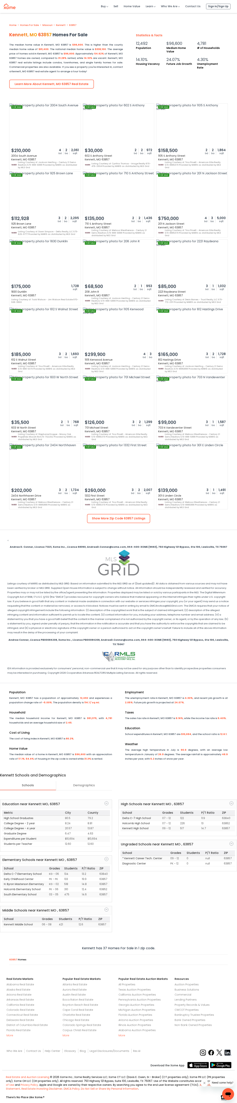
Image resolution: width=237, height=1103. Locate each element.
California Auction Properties (137, 994)
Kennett (61, 25)
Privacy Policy (29, 1085)
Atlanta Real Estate (75, 984)
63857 (72, 25)
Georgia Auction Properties (136, 1005)
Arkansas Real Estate (20, 999)
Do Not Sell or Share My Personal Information (109, 1089)
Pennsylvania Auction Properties (139, 999)
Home (12, 25)
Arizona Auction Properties (135, 1020)
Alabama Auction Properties (137, 1030)
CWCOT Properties (187, 1010)
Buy (103, 6)
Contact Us (193, 6)
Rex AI (136, 1051)
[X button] (219, 1052)
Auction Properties (187, 984)
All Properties (126, 984)
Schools (28, 785)
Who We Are (169, 6)
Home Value (132, 6)
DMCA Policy (72, 1089)
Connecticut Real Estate (22, 1015)
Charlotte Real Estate (76, 1015)
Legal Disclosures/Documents (109, 1051)
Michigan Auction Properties (136, 1010)
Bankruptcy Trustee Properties (194, 1015)
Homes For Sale (29, 25)
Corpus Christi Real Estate (79, 1030)
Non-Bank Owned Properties (193, 1025)
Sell (116, 6)
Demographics (84, 785)
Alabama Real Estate (20, 984)
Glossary (70, 1051)
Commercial (183, 994)
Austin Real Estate (74, 994)
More (9, 1035)
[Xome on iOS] (198, 1065)
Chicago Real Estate (76, 1020)
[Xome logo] (10, 5)
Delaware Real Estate (20, 1020)
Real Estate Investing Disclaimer (41, 1089)
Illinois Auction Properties (134, 1025)
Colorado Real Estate (20, 1010)
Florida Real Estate (18, 1030)
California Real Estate (20, 1005)
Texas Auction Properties (134, 989)
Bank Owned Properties (190, 1020)
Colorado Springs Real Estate (82, 1025)
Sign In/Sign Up (218, 6)
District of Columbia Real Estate (27, 1025)
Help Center (52, 1051)
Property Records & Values (192, 1005)
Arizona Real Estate (18, 994)
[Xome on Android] (220, 1065)
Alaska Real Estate (18, 989)
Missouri (47, 25)
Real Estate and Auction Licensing (27, 1077)
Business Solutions (187, 989)
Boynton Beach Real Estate (80, 1005)
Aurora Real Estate (75, 989)
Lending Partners (186, 999)
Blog (83, 1051)
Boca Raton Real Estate (78, 999)
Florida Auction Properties (135, 1015)
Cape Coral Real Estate (78, 1010)
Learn (149, 6)
